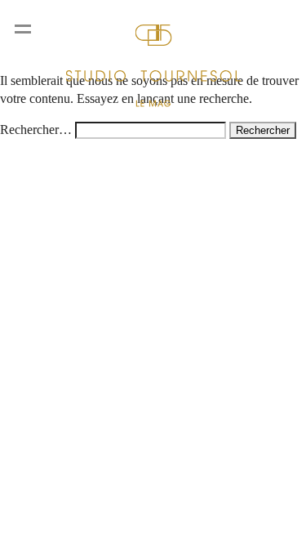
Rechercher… (36, 129)
